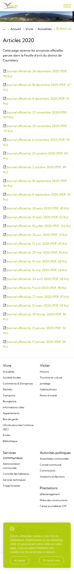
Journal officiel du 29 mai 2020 (37, 252)
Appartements (11, 413)
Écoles (6, 435)
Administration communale (11, 465)
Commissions (47, 470)
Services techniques (14, 479)
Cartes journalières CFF (53, 506)
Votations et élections (52, 476)
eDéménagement (50, 494)
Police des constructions (54, 500)
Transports (9, 395)
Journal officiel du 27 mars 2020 (37, 297)
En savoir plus (51, 560)
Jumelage (45, 383)
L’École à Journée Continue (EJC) (18, 427)
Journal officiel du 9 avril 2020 (36, 288)
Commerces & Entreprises (18, 383)
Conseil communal (50, 464)
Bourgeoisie (9, 401)
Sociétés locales (12, 377)
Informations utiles (13, 407)
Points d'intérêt (48, 395)
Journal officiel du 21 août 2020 (37, 217)
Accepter (19, 560)
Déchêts (7, 389)
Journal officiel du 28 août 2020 (37, 208)
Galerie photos (48, 389)
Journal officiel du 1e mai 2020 (36, 270)
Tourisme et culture (51, 377)
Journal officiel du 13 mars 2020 (37, 305)
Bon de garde (10, 419)
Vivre (29, 29)
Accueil (15, 29)
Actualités (45, 29)
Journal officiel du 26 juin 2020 (36, 235)
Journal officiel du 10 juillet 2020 (38, 226)
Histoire (44, 371)
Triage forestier (11, 485)
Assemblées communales (54, 458)
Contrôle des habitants (16, 473)
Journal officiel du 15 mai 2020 (36, 261)
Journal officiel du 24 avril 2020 (37, 279)
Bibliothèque (10, 441)
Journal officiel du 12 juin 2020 (36, 243)
